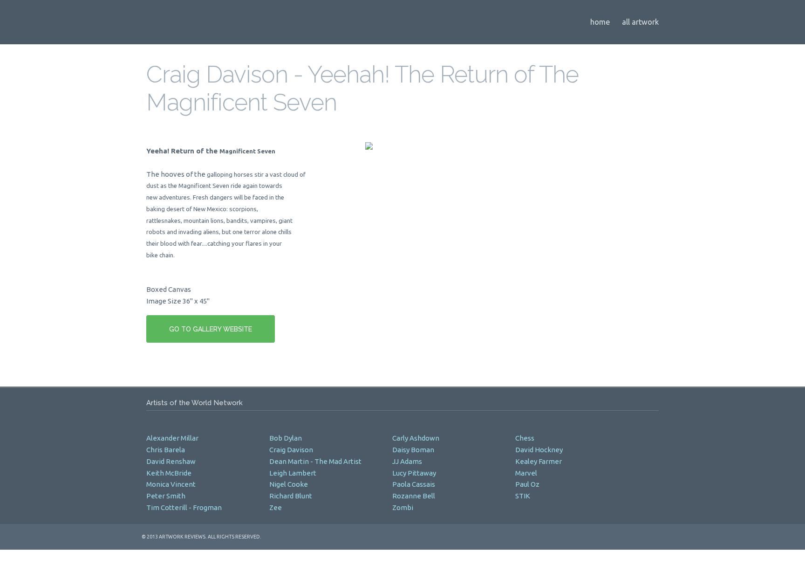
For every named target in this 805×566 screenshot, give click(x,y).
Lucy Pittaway (414, 473)
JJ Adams (407, 461)
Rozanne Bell (413, 496)
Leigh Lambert (292, 473)
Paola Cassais (413, 484)
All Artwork (640, 22)
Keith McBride (168, 473)
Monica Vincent (171, 484)
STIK (523, 496)
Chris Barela (165, 450)
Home (600, 22)
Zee (276, 507)
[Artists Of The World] (255, 20)
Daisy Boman (413, 450)
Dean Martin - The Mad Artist (315, 461)
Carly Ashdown (415, 438)
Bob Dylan (285, 438)
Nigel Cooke (288, 484)
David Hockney (539, 450)
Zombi (403, 507)
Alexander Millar (172, 438)
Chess (525, 438)
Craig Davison (291, 450)
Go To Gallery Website (210, 329)
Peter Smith (165, 496)
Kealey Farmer (538, 461)
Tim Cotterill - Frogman (184, 507)
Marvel (527, 473)
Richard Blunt (290, 496)
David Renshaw (171, 461)
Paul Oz (527, 484)
